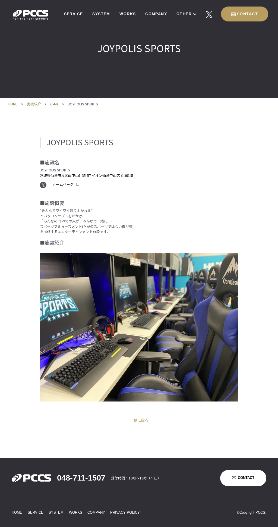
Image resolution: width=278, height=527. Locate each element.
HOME (13, 103)
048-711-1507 (81, 477)
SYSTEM (101, 14)
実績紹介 (34, 103)
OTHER (184, 14)
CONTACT (247, 14)
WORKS (127, 14)
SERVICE (73, 14)
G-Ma (54, 103)
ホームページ (63, 184)
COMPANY (156, 14)
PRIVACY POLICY (125, 512)
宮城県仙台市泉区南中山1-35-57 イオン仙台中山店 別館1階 (86, 175)
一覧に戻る (139, 420)
